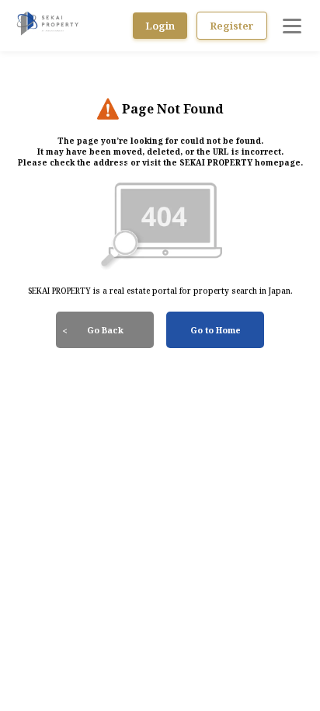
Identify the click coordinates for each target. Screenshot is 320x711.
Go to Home (215, 330)
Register (232, 26)
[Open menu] (292, 25)
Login (160, 26)
